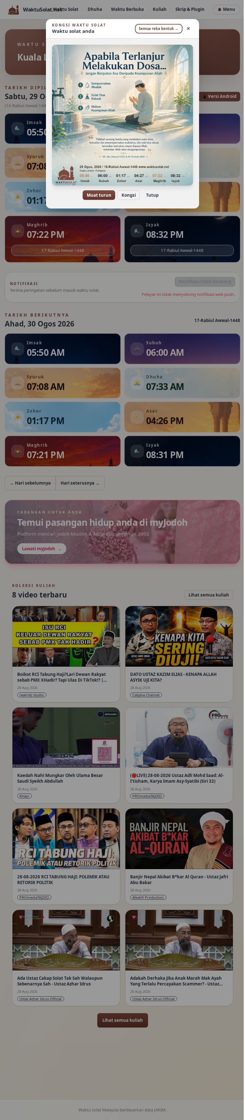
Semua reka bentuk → (156, 28)
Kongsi (126, 195)
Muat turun (96, 195)
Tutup (150, 195)
